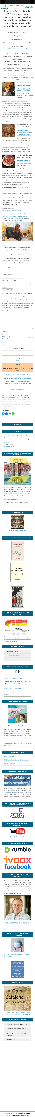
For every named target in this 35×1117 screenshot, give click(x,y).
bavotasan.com (24, 1115)
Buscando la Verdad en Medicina (13, 678)
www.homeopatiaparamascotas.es (17, 48)
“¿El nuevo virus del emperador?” (13, 688)
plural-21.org (17, 1113)
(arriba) (17, 360)
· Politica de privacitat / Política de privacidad (16, 759)
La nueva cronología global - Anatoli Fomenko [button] (16, 1029)
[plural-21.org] (17, 6)
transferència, (7, 792)
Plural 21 (12, 837)
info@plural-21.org (16, 378)
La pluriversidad (20, 837)
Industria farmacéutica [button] (13, 659)
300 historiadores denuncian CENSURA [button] (17, 1024)
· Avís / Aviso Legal (9, 756)
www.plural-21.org (26, 378)
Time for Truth (17, 220)
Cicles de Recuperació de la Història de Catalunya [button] (17, 1034)
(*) (27, 250)
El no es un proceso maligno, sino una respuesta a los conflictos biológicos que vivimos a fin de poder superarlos (17, 639)
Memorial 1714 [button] (11, 1039)
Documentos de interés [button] (13, 655)
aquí (13, 790)
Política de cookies (9, 763)
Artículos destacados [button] (12, 651)
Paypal (21, 792)
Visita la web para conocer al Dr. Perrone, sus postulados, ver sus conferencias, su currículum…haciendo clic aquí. (17, 925)
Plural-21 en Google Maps (17, 389)
